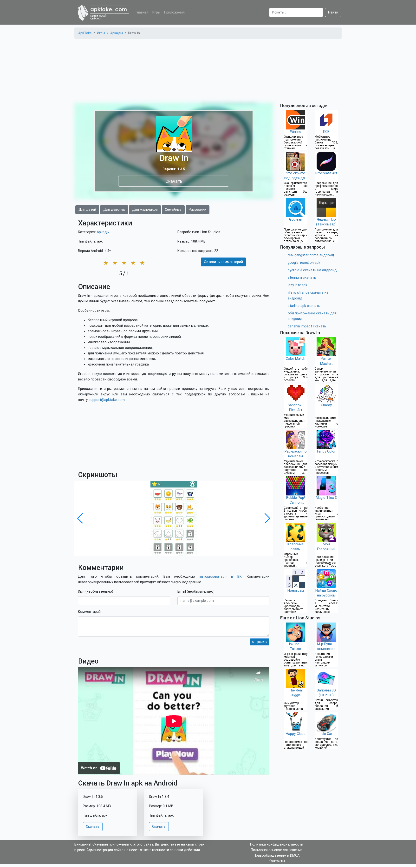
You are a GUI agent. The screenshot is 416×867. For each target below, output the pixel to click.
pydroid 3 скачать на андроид (312, 270)
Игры (156, 12)
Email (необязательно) (195, 591)
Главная (142, 12)
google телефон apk (304, 263)
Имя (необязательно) (95, 591)
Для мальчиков (145, 210)
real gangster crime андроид (311, 255)
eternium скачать (302, 278)
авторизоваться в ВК (220, 577)
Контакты (277, 861)
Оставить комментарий (223, 262)
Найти (333, 12)
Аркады (103, 232)
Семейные (173, 210)
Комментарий (89, 612)
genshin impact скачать (307, 326)
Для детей (87, 210)
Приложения (174, 12)
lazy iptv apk (297, 285)
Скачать (173, 180)
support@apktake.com (107, 400)
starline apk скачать (304, 306)
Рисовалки (197, 210)
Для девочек (114, 210)
